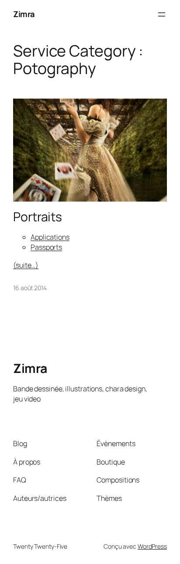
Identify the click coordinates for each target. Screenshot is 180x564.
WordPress (152, 546)
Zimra (24, 14)
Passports (46, 247)
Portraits (37, 217)
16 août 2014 (30, 288)
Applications (50, 237)
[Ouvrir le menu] (161, 14)
